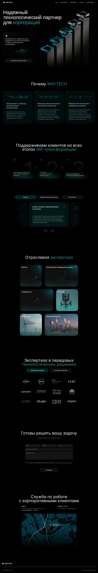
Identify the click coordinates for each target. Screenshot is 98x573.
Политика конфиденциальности (88, 570)
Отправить (49, 470)
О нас (56, 2)
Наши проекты (64, 2)
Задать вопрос (90, 2)
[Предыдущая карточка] (46, 231)
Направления (73, 2)
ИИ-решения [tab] (72, 197)
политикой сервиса (66, 462)
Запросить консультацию (18, 60)
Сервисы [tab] (25, 197)
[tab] (49, 197)
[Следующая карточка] (52, 231)
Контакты (82, 2)
